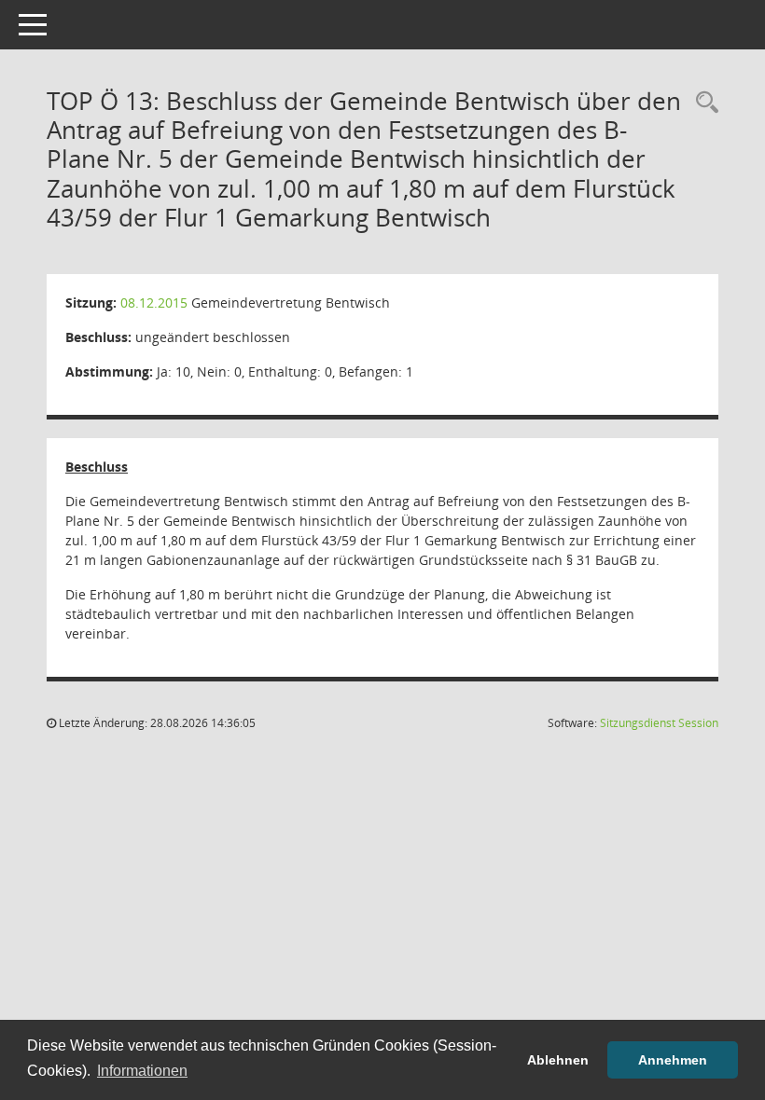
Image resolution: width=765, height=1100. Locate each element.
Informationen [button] (142, 1071)
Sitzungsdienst (659, 723)
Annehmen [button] (672, 1059)
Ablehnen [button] (558, 1059)
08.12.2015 (154, 302)
